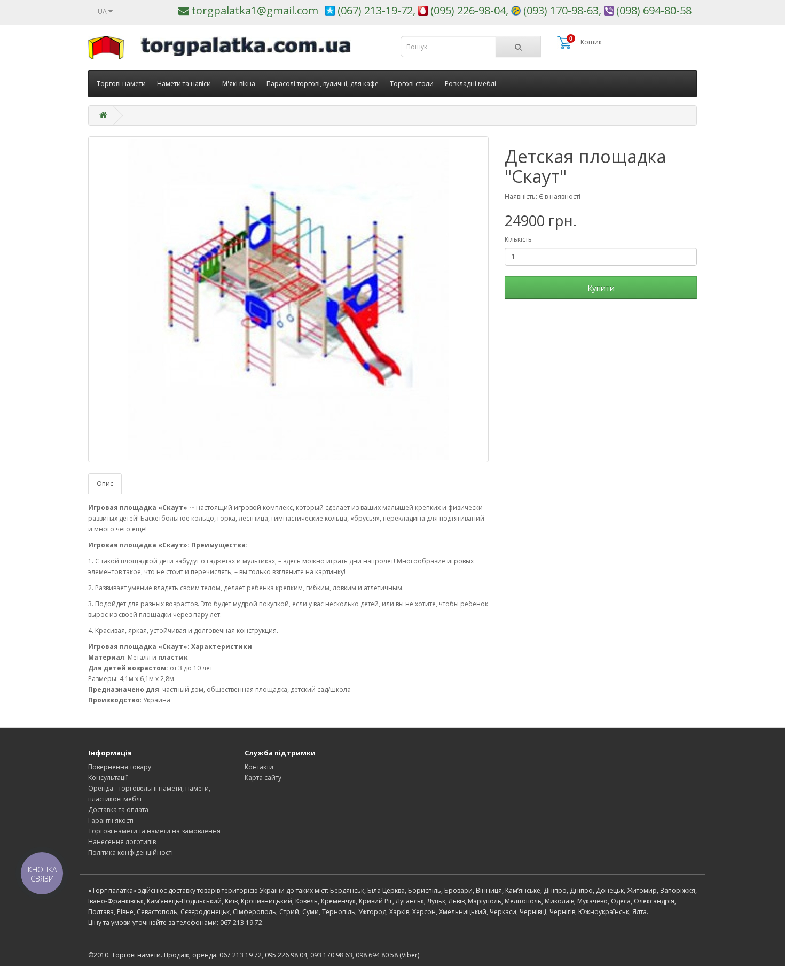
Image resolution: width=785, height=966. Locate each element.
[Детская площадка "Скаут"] (288, 299)
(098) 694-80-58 (653, 10)
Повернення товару (119, 766)
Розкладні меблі (470, 83)
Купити (601, 287)
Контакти (259, 766)
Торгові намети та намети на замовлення (154, 831)
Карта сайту (263, 777)
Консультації (108, 777)
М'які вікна (238, 83)
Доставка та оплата (118, 809)
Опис (105, 483)
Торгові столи (412, 83)
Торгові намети (121, 83)
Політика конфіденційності (130, 852)
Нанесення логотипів (122, 841)
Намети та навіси (184, 83)
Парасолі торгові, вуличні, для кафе (322, 83)
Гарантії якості (111, 820)
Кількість (518, 239)
